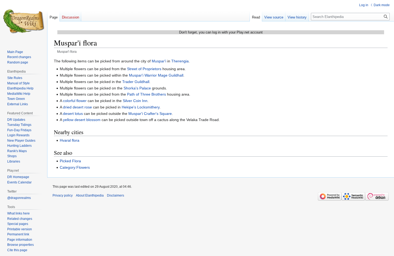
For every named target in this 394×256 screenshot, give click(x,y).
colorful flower (75, 101)
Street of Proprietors (144, 69)
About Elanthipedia (90, 195)
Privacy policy (63, 195)
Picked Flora (70, 161)
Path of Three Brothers (146, 94)
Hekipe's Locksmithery (140, 107)
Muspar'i (159, 61)
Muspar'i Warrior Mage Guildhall (156, 75)
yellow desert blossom (82, 120)
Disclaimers (115, 195)
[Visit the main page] (23, 21)
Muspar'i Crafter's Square (150, 113)
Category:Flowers (75, 167)
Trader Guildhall (135, 82)
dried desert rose (77, 107)
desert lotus (73, 113)
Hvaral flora (69, 140)
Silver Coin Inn (135, 101)
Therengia (180, 61)
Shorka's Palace (137, 88)
